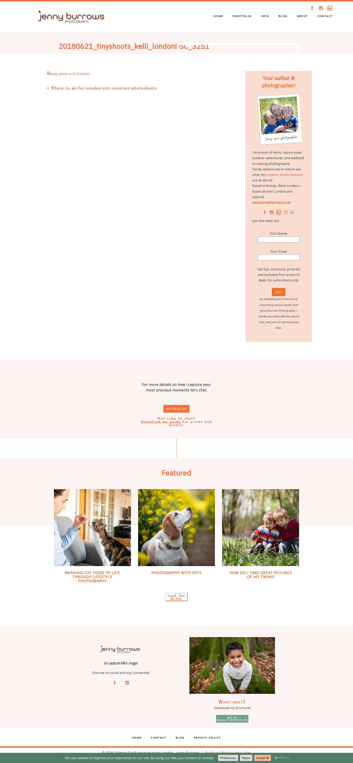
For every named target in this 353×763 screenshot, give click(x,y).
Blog (283, 16)
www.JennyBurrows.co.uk (271, 202)
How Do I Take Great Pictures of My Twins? (260, 575)
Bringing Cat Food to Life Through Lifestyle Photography (92, 577)
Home (137, 737)
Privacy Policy (207, 737)
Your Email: (278, 251)
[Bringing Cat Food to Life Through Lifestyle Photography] (92, 527)
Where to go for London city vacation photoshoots (104, 88)
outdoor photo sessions (284, 174)
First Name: (278, 233)
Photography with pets (176, 573)
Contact (325, 16)
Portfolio (242, 16)
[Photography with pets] (176, 527)
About (302, 16)
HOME (218, 16)
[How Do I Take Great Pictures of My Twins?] (260, 527)
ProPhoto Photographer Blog (228, 752)
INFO (265, 16)
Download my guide (161, 422)
